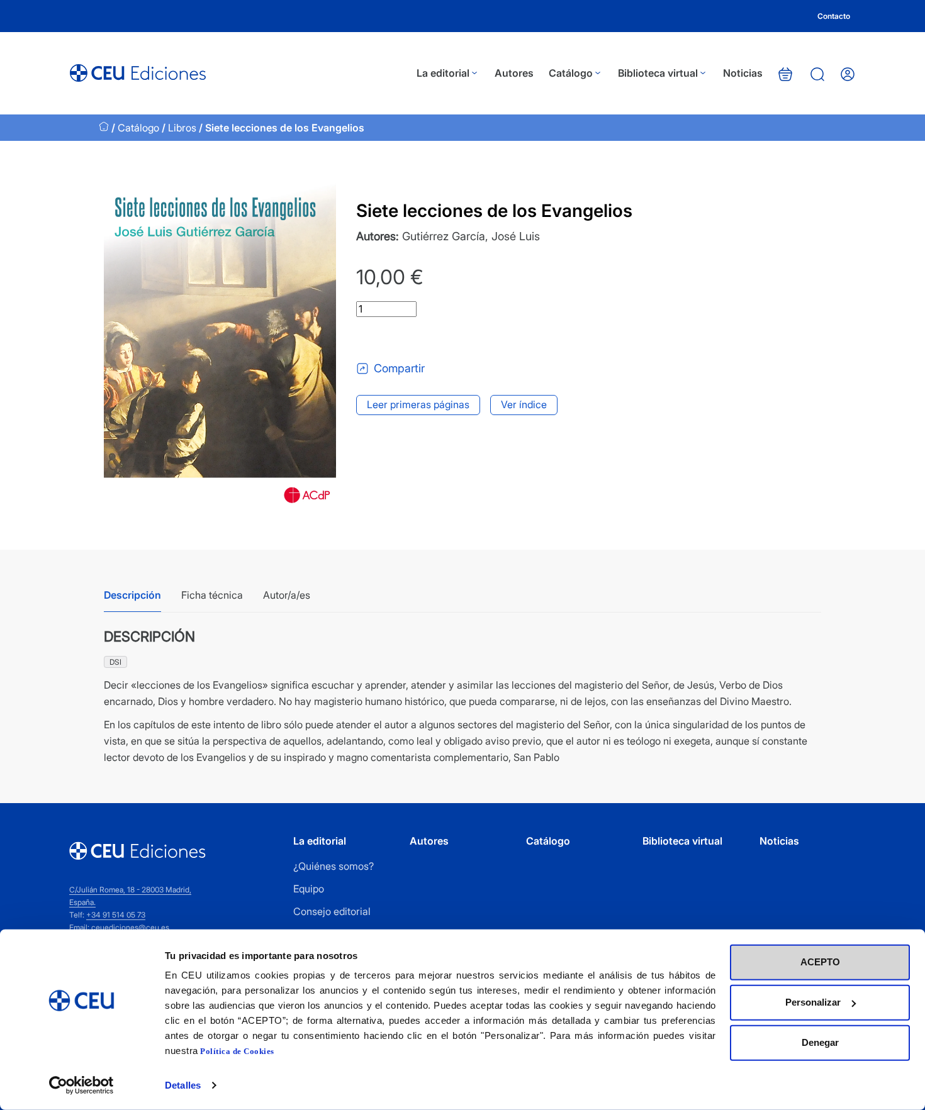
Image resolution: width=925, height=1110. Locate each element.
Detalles (183, 1085)
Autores (514, 73)
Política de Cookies (237, 1051)
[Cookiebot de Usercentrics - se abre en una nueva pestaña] (81, 1085)
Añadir (408, 339)
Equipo (308, 888)
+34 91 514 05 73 (115, 914)
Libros (182, 127)
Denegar (820, 1042)
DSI (115, 662)
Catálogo (571, 73)
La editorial (443, 73)
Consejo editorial (332, 911)
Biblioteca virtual (658, 73)
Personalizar (813, 1002)
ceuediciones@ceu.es (130, 927)
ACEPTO (820, 962)
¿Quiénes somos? (333, 866)
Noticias (743, 73)
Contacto (833, 16)
